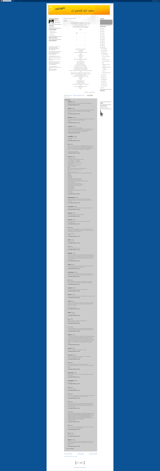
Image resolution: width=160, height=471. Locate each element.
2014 (102, 33)
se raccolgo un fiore (54, 52)
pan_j (69, 433)
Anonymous (54, 66)
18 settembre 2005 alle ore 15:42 (74, 260)
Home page (81, 453)
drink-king (70, 219)
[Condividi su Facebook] (91, 95)
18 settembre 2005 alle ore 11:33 (74, 216)
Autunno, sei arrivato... (106, 56)
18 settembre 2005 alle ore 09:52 (74, 193)
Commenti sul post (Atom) (72, 456)
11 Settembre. (104, 69)
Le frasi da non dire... (106, 59)
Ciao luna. (104, 58)
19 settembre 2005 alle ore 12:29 (74, 383)
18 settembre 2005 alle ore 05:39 (74, 113)
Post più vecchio (93, 453)
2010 (102, 39)
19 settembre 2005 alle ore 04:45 (74, 351)
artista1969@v (70, 136)
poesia (69, 97)
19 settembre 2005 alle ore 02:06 (74, 290)
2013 (102, 34)
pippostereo (70, 117)
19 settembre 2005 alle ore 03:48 (74, 323)
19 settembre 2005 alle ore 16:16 (74, 390)
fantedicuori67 (70, 372)
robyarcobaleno (71, 272)
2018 (102, 31)
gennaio (103, 85)
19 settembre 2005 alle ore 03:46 (74, 315)
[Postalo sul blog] (88, 95)
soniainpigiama (71, 380)
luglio (103, 76)
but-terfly (69, 348)
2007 (102, 44)
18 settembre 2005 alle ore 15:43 (74, 268)
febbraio (103, 84)
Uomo (53, 61)
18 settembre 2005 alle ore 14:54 (74, 249)
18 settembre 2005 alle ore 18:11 (74, 284)
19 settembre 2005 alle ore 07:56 (74, 359)
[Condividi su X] (89, 95)
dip (52, 46)
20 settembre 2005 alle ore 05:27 (74, 421)
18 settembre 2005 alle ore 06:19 (74, 132)
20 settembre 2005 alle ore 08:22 (74, 436)
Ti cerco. (103, 71)
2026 (102, 28)
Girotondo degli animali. (106, 72)
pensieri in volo (55, 56)
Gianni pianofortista (53, 32)
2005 (102, 47)
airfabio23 (70, 101)
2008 (102, 42)
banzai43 (53, 51)
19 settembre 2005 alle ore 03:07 (74, 308)
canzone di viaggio (54, 47)
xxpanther (70, 334)
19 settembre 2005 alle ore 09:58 (74, 369)
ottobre (103, 51)
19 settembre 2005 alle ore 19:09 (74, 398)
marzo (103, 82)
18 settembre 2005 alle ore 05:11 (74, 104)
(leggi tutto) (53, 49)
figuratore (70, 439)
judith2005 (70, 253)
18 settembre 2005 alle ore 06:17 (74, 122)
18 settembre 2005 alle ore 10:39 (74, 202)
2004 (102, 87)
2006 (102, 45)
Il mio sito (51, 33)
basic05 (69, 264)
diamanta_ (70, 294)
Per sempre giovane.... (106, 61)
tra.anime (69, 156)
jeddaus (69, 312)
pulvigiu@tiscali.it (52, 27)
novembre (104, 50)
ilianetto (69, 108)
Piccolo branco (52, 35)
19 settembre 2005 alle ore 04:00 (74, 331)
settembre (104, 53)
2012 (102, 36)
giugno (103, 77)
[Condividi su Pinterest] (92, 95)
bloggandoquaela (71, 197)
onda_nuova (70, 354)
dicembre (104, 48)
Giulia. (103, 62)
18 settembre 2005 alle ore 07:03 (74, 140)
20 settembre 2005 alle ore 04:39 (74, 408)
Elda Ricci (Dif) (52, 31)
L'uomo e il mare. (105, 54)
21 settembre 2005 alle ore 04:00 (74, 446)
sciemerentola (70, 206)
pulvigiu (57, 20)
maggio (103, 79)
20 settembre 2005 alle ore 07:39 (74, 429)
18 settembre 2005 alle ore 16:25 (74, 276)
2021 (102, 29)
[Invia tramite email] (87, 95)
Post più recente (68, 453)
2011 (102, 37)
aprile (103, 81)
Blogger (84, 467)
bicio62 (69, 301)
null (68, 144)
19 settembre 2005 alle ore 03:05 (74, 297)
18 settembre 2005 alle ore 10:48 (74, 209)
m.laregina (70, 287)
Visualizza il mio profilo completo (57, 22)
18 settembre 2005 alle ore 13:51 (74, 236)
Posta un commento (70, 448)
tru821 (69, 239)
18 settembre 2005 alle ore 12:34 (74, 223)
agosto (103, 74)
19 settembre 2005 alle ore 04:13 (74, 344)
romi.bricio (70, 126)
